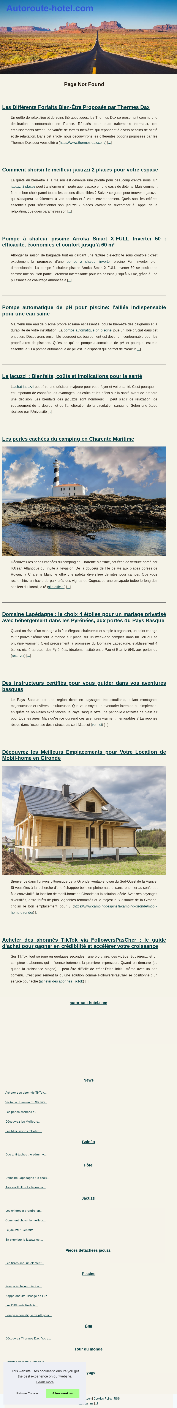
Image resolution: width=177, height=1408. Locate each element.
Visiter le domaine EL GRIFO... (26, 1102)
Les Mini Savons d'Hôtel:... (23, 1131)
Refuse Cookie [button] (27, 1393)
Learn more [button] (45, 1382)
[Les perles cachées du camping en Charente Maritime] (84, 501)
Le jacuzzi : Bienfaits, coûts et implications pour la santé (72, 376)
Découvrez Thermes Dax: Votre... (28, 1338)
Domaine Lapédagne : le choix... (27, 1177)
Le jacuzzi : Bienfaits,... (21, 1230)
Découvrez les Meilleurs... (23, 1121)
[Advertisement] (88, 1041)
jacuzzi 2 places (23, 186)
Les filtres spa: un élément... (24, 1263)
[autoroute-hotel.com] (88, 37)
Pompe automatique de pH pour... (28, 1315)
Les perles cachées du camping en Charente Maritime (68, 439)
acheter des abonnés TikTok (61, 981)
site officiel (56, 587)
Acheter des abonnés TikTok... (26, 1092)
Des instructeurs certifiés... (23, 1385)
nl (97, 1403)
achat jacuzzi (23, 387)
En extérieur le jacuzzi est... (24, 1239)
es (91, 1403)
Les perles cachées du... (22, 1112)
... (109, 142)
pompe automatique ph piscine (88, 330)
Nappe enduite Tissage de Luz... (27, 1296)
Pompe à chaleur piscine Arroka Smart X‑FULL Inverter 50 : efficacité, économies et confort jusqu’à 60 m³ (84, 242)
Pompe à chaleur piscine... (23, 1286)
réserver (18, 656)
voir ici (97, 724)
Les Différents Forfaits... (21, 1305)
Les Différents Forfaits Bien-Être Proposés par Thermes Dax (76, 107)
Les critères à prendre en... (24, 1210)
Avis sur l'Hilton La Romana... (25, 1187)
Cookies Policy (103, 1398)
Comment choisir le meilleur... (25, 1220)
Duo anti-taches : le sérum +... (26, 1154)
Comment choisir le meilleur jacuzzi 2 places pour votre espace (80, 170)
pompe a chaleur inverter (89, 261)
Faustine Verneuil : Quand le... (26, 1361)
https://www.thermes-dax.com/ (82, 142)
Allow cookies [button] (62, 1393)
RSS (117, 1398)
